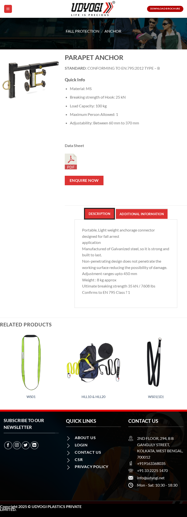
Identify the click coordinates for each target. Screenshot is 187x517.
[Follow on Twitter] (26, 445)
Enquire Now (84, 180)
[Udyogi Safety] (93, 9)
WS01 (31, 397)
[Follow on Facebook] (8, 445)
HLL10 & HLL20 (93, 397)
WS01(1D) (156, 397)
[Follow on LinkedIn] (34, 445)
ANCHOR (112, 31)
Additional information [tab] (142, 214)
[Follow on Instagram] (17, 445)
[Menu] (8, 9)
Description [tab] (99, 214)
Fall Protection (82, 31)
